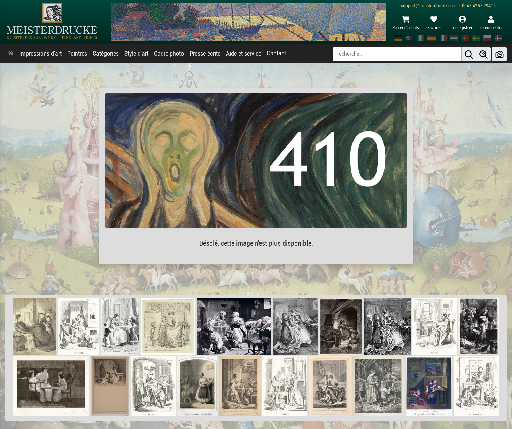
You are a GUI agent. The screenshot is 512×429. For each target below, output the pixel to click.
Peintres (77, 53)
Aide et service (243, 53)
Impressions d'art (40, 53)
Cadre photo (169, 53)
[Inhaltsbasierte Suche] (483, 54)
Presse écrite (204, 53)
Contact (276, 53)
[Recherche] (468, 54)
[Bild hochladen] (499, 54)
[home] (10, 53)
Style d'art (136, 53)
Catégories (106, 53)
